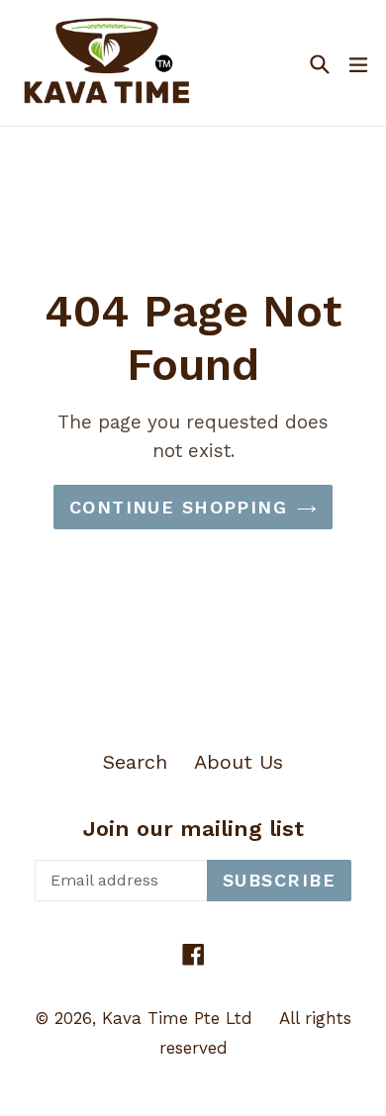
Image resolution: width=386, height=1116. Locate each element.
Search (135, 762)
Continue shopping (178, 507)
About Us (238, 762)
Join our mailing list (193, 828)
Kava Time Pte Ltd (177, 1018)
